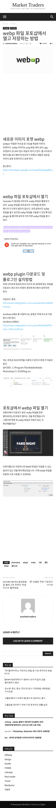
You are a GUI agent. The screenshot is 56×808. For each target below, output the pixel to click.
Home (5, 23)
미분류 (7, 790)
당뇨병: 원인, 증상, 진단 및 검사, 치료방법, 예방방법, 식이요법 (27, 690)
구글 (40, 562)
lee (6, 738)
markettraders (11, 43)
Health (8, 764)
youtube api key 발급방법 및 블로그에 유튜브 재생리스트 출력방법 (15, 584)
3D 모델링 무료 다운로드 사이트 (41, 583)
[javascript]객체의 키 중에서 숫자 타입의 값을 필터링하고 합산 (25, 681)
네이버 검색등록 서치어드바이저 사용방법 (25, 738)
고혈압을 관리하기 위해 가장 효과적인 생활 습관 (26, 704)
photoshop (15, 562)
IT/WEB (13, 28)
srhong (8, 722)
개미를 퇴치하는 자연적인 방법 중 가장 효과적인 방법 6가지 (28, 672)
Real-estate (10, 777)
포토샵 (6, 566)
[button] (52, 17)
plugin (25, 562)
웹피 (46, 562)
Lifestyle (9, 772)
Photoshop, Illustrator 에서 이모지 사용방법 (31, 731)
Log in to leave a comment (28, 641)
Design (13, 23)
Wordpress (10, 785)
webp (33, 562)
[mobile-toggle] (4, 17)
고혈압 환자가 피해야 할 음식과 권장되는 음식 (25, 698)
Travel (7, 781)
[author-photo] (28, 613)
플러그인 (14, 566)
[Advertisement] (28, 105)
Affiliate (8, 755)
